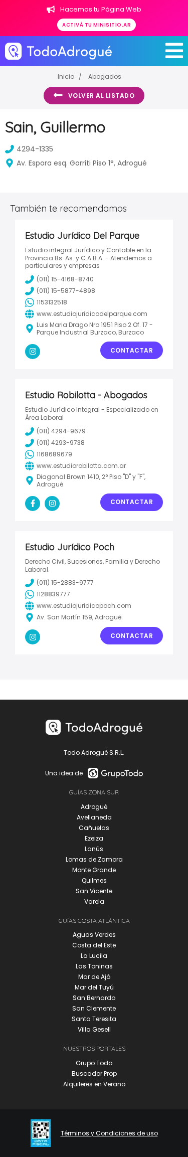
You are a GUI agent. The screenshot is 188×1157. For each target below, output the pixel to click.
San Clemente (94, 1008)
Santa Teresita (94, 1019)
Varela (94, 901)
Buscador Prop (94, 1073)
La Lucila (94, 955)
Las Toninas (94, 966)
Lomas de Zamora (94, 859)
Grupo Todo (94, 1063)
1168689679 (54, 454)
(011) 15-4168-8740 (65, 279)
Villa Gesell (94, 1029)
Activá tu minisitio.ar (96, 25)
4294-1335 (35, 148)
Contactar (131, 350)
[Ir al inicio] (58, 51)
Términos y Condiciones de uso (109, 1133)
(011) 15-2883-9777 (65, 582)
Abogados (104, 76)
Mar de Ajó (94, 976)
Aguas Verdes (94, 934)
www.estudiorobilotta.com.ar (81, 465)
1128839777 (53, 594)
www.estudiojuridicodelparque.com (92, 313)
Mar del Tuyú (94, 987)
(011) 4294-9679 (61, 431)
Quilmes (94, 880)
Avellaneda (94, 817)
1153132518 (52, 302)
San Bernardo (94, 998)
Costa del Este (94, 945)
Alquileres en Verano (94, 1084)
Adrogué (94, 806)
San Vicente (94, 891)
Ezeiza (94, 838)
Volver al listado (101, 95)
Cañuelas (94, 827)
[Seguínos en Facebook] (32, 503)
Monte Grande (94, 870)
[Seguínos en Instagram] (32, 351)
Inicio (66, 76)
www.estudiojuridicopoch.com (84, 605)
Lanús (94, 849)
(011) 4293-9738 (61, 442)
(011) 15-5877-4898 (66, 290)
